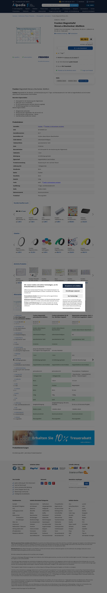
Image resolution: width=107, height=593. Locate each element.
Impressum (77, 308)
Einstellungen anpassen (73, 291)
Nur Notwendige (73, 296)
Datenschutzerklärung (68, 308)
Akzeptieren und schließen (73, 286)
